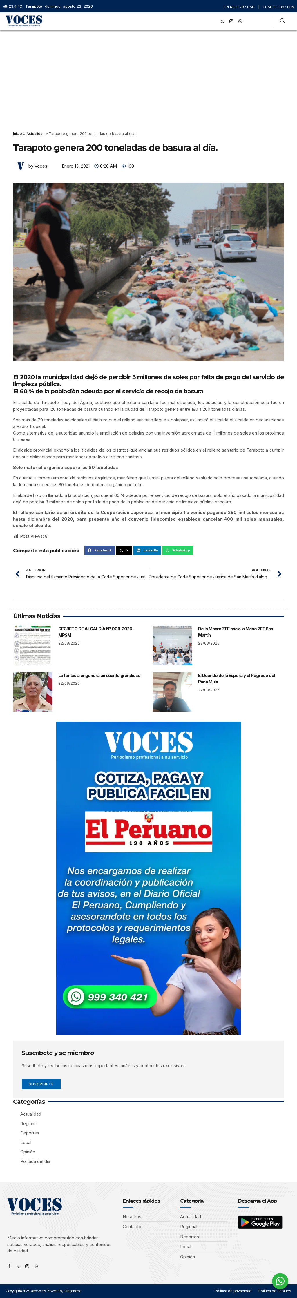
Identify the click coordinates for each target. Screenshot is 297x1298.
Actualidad (35, 133)
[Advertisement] (148, 74)
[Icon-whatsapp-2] (240, 21)
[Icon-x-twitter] (18, 1266)
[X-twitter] (222, 21)
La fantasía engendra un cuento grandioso (99, 675)
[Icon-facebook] (9, 1266)
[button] (205, 21)
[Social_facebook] (213, 21)
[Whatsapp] (36, 1266)
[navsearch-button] (282, 21)
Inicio (17, 133)
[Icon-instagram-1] (231, 21)
